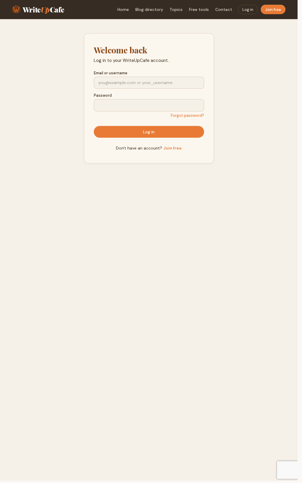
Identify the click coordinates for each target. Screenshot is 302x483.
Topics (176, 9)
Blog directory (149, 9)
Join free (273, 9)
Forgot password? (187, 115)
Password (103, 95)
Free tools (199, 9)
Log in (247, 9)
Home (123, 9)
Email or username (110, 73)
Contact (223, 9)
